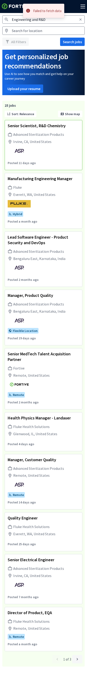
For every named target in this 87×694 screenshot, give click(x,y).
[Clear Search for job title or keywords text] (80, 19)
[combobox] (43, 30)
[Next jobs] (77, 659)
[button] (20, 114)
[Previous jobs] (57, 659)
